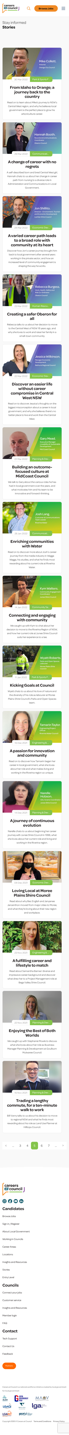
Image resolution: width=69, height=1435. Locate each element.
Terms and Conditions (42, 1421)
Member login (9, 1315)
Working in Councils (12, 1239)
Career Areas (9, 1246)
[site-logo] (13, 1189)
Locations (7, 1254)
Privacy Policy (59, 1421)
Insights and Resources (14, 1262)
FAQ (4, 1323)
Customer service (11, 1300)
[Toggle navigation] (63, 8)
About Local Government (16, 1231)
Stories (6, 1269)
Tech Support (9, 1338)
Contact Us (8, 1346)
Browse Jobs (46, 8)
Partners (9, 1365)
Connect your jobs (12, 1292)
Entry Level (8, 1277)
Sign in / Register (10, 1223)
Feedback (7, 1353)
